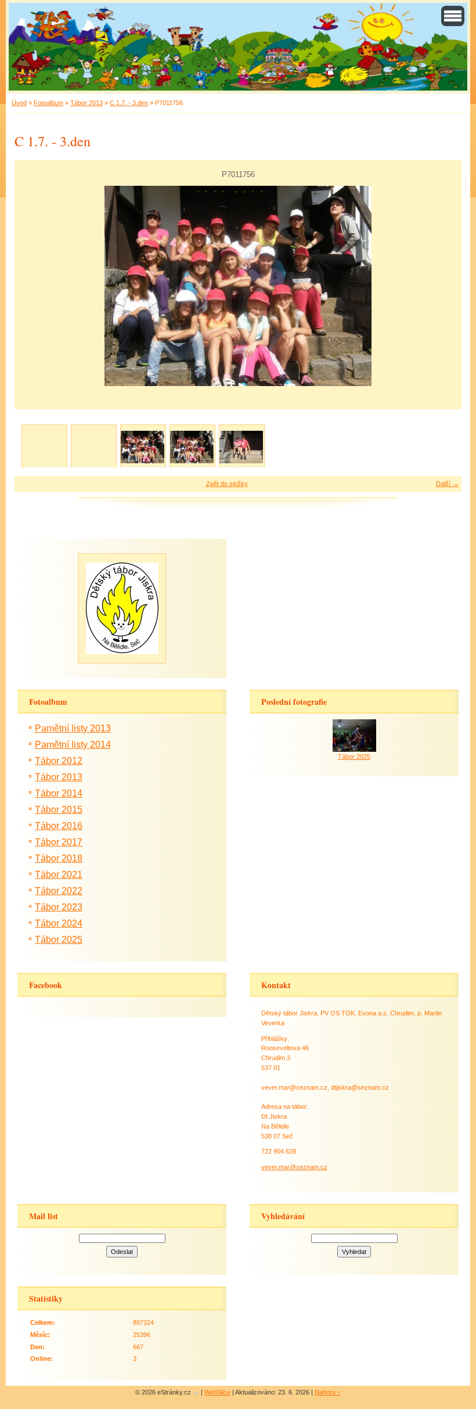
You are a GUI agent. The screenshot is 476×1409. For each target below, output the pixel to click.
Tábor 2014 (58, 793)
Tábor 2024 (58, 923)
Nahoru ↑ (328, 1392)
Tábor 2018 (58, 858)
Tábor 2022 (58, 891)
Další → (447, 483)
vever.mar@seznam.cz (294, 1166)
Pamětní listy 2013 (73, 728)
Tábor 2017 (58, 842)
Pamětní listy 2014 (73, 744)
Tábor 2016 (58, 826)
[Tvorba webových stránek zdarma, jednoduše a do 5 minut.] (197, 1393)
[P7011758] (241, 447)
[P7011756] (142, 447)
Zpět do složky (227, 483)
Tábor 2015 (58, 810)
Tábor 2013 (86, 102)
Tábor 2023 (58, 907)
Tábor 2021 (58, 875)
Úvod (19, 102)
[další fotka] (443, 286)
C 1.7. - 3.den (129, 102)
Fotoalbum (48, 102)
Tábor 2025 (58, 940)
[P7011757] (192, 447)
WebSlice (217, 1392)
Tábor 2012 (58, 761)
